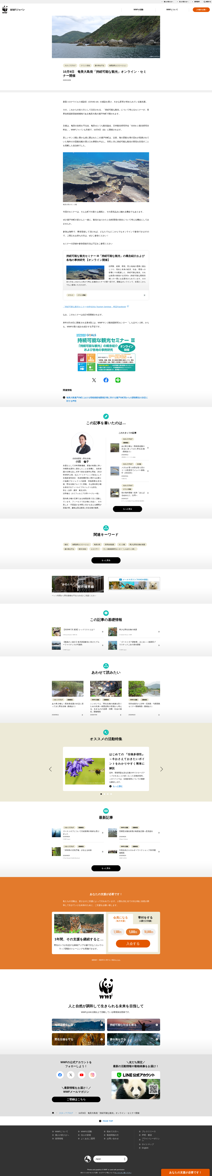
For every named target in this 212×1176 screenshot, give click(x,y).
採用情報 (59, 1138)
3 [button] (107, 794)
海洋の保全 (82, 549)
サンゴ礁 (122, 544)
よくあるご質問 (88, 1138)
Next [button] (161, 769)
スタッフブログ (70, 65)
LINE (118, 380)
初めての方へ (113, 1131)
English (145, 1148)
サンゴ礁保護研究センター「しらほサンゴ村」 (119, 549)
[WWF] (53, 1113)
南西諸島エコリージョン (117, 65)
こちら (118, 960)
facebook (106, 380)
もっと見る (127, 509)
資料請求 (197, 1)
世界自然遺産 (109, 544)
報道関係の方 (113, 1135)
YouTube (81, 1075)
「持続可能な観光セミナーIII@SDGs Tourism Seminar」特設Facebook (94, 307)
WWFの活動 (138, 10)
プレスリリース (149, 1131)
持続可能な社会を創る (135, 1026)
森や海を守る (99, 65)
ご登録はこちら (76, 1099)
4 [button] (111, 794)
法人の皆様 (86, 1135)
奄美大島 (97, 544)
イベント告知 (85, 65)
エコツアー (95, 549)
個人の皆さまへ (168, 1)
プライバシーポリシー (151, 1139)
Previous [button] (50, 769)
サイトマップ (148, 1144)
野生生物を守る (79, 1041)
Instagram (92, 1075)
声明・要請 (147, 1135)
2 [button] (104, 794)
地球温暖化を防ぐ (79, 1026)
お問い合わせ (113, 1138)
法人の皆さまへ (183, 1)
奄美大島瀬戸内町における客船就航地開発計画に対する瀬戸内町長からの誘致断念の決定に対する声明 (107, 399)
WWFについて (172, 10)
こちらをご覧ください (124, 1173)
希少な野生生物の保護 (137, 544)
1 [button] (101, 794)
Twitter (94, 380)
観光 (66, 544)
